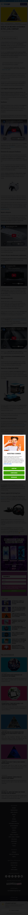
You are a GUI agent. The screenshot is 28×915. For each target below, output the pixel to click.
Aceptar (14, 468)
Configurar (14, 473)
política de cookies (8, 463)
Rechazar (14, 477)
